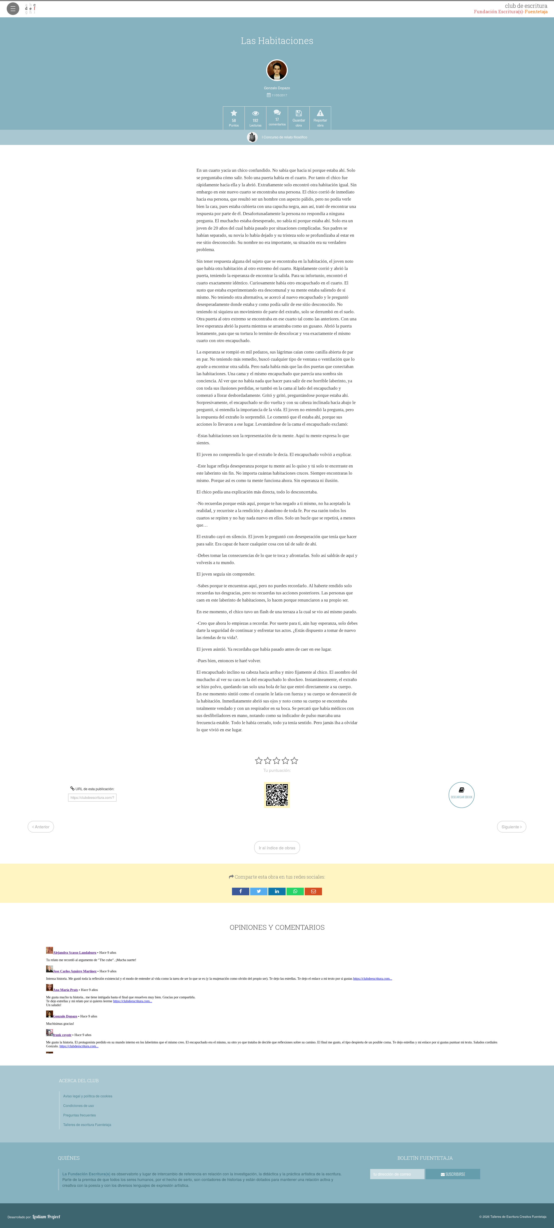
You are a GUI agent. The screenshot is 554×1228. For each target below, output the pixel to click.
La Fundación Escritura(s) (86, 1173)
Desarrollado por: (34, 1216)
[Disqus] (277, 999)
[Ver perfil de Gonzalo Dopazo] (277, 70)
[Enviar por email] (313, 891)
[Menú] (12, 8)
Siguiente (511, 826)
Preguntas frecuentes (79, 1115)
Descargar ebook (461, 797)
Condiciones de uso (78, 1105)
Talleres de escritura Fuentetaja (87, 1124)
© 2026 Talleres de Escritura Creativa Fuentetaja (512, 1216)
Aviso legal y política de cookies (87, 1095)
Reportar (320, 122)
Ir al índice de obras (277, 847)
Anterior (41, 826)
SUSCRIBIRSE (455, 1174)
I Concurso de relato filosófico (284, 137)
